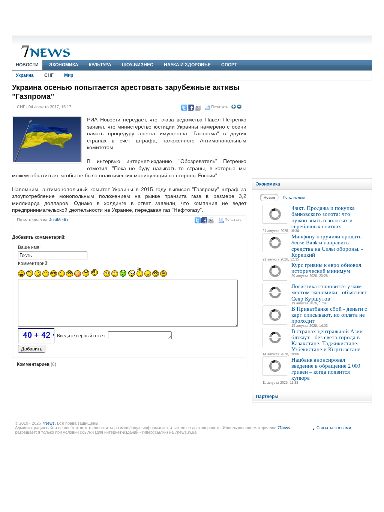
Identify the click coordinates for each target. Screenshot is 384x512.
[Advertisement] (192, 17)
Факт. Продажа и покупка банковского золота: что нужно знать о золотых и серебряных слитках (323, 217)
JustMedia (58, 219)
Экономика (63, 64)
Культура (100, 64)
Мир (68, 75)
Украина (25, 75)
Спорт (229, 64)
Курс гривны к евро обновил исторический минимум (326, 267)
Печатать (219, 107)
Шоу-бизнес (137, 64)
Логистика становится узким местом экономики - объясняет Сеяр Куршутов (329, 292)
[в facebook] (190, 108)
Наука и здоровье (187, 64)
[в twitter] (183, 108)
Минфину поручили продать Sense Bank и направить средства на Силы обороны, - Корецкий (327, 245)
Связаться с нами (333, 427)
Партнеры (267, 396)
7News (48, 423)
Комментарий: (33, 263)
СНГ (49, 75)
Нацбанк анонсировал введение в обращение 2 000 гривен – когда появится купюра (325, 369)
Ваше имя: (29, 247)
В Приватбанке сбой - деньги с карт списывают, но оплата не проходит (329, 315)
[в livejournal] (197, 108)
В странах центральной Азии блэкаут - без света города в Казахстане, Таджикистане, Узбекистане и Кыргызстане (327, 340)
